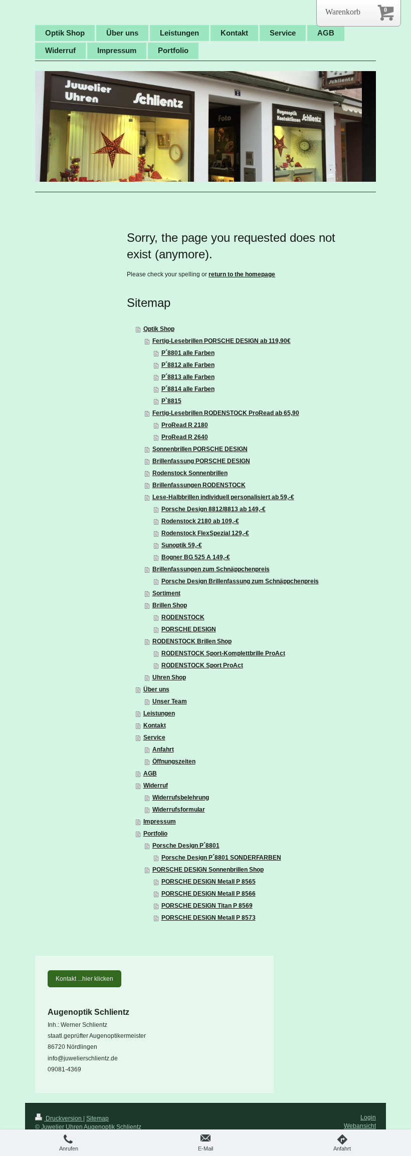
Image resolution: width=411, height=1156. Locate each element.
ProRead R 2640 (184, 437)
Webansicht (360, 1125)
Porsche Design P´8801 (186, 845)
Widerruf (155, 785)
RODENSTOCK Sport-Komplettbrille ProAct (223, 653)
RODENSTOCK (182, 617)
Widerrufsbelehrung (180, 797)
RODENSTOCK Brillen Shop (192, 641)
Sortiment (166, 593)
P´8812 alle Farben (188, 364)
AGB (150, 773)
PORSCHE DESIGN (188, 629)
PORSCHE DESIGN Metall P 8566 (208, 893)
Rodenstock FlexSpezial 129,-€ (205, 533)
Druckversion (63, 1118)
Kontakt (154, 725)
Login (368, 1117)
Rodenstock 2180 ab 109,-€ (200, 521)
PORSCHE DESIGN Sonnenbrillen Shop (208, 869)
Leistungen (159, 713)
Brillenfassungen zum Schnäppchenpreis (211, 569)
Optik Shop (158, 328)
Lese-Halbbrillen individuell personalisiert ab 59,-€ (223, 497)
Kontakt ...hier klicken (84, 978)
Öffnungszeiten (173, 761)
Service (154, 737)
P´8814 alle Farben (188, 389)
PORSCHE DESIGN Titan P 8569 (207, 905)
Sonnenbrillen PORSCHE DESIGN (200, 449)
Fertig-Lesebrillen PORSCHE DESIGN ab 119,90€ (221, 340)
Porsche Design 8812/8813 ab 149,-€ (213, 509)
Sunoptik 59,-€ (181, 545)
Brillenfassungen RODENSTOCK (199, 485)
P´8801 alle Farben (188, 352)
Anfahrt (163, 749)
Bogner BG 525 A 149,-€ (195, 557)
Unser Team (169, 701)
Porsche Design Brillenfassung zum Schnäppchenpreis (240, 581)
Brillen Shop (169, 605)
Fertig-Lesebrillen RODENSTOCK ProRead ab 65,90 (225, 413)
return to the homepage (242, 274)
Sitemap (97, 1118)
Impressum (159, 821)
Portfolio (155, 833)
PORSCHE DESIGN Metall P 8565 (208, 881)
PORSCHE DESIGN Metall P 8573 (208, 917)
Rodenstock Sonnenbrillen (190, 473)
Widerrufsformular (178, 809)
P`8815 (171, 401)
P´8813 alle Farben (188, 376)
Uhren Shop (169, 677)
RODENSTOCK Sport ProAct (202, 665)
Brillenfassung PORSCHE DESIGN (201, 461)
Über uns (156, 689)
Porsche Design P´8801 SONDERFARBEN (221, 857)
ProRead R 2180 (184, 425)
